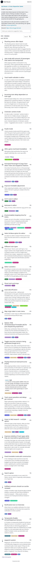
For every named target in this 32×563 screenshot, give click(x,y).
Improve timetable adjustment (15, 186)
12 (2, 312)
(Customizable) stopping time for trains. (15, 216)
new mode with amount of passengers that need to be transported (17, 59)
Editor (6, 201)
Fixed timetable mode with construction (18, 456)
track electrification (11, 290)
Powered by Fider (16, 561)
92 (2, 247)
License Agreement (11, 25)
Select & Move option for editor (15, 233)
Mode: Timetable (8, 159)
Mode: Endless (16, 305)
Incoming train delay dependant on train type (16, 95)
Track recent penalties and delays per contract (15, 398)
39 (2, 234)
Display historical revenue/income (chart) (16, 362)
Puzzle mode (9, 129)
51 (2, 130)
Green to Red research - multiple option (15, 420)
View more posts (6, 557)
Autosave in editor (11, 205)
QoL (13, 181)
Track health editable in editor (14, 77)
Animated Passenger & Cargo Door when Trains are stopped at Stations (16, 164)
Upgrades (11, 229)
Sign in (29, 2)
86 (2, 291)
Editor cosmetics (10, 267)
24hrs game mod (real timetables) (16, 149)
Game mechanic (21, 227)
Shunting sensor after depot (14, 41)
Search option (9, 473)
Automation (7, 535)
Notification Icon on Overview (14, 505)
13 (2, 474)
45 (2, 268)
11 (2, 284)
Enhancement (8, 181)
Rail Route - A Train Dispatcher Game (12, 6)
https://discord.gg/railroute (13, 28)
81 (2, 363)
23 (2, 216)
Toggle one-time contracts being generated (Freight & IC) (15, 342)
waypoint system (10, 540)
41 (2, 398)
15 (2, 187)
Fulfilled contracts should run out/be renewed (17, 487)
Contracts (7, 194)
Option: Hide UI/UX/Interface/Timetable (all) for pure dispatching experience (16, 324)
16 (2, 165)
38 (2, 150)
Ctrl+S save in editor (11, 199)
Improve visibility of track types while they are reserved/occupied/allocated (17, 437)
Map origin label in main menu (15, 311)
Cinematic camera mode (13, 112)
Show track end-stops (12, 283)
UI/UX (16, 181)
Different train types (11, 246)
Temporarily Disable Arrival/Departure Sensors (13, 519)
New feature (7, 144)
